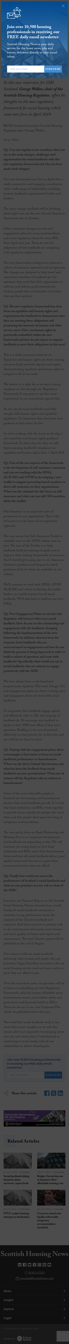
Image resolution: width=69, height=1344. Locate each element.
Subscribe (53, 68)
